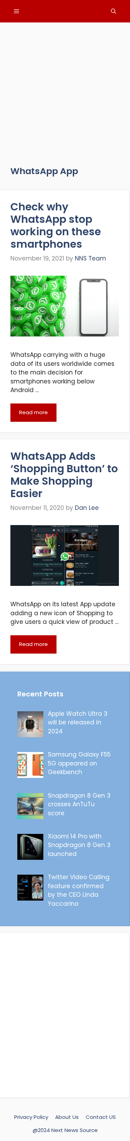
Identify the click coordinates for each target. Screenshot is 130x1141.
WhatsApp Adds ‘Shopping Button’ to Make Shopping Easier (64, 475)
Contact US (101, 1117)
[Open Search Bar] (113, 11)
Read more (33, 412)
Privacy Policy (31, 1117)
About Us (67, 1117)
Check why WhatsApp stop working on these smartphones (55, 225)
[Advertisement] (65, 87)
